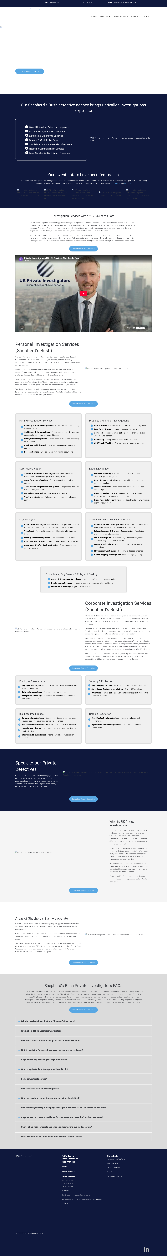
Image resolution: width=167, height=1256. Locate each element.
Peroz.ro (127, 183)
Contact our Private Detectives (29, 71)
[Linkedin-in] (146, 1249)
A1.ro (113, 183)
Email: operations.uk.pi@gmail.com (76, 1195)
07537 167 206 (86, 2)
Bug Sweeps (112, 1172)
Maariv (117, 183)
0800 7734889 (54, 2)
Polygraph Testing (114, 1176)
